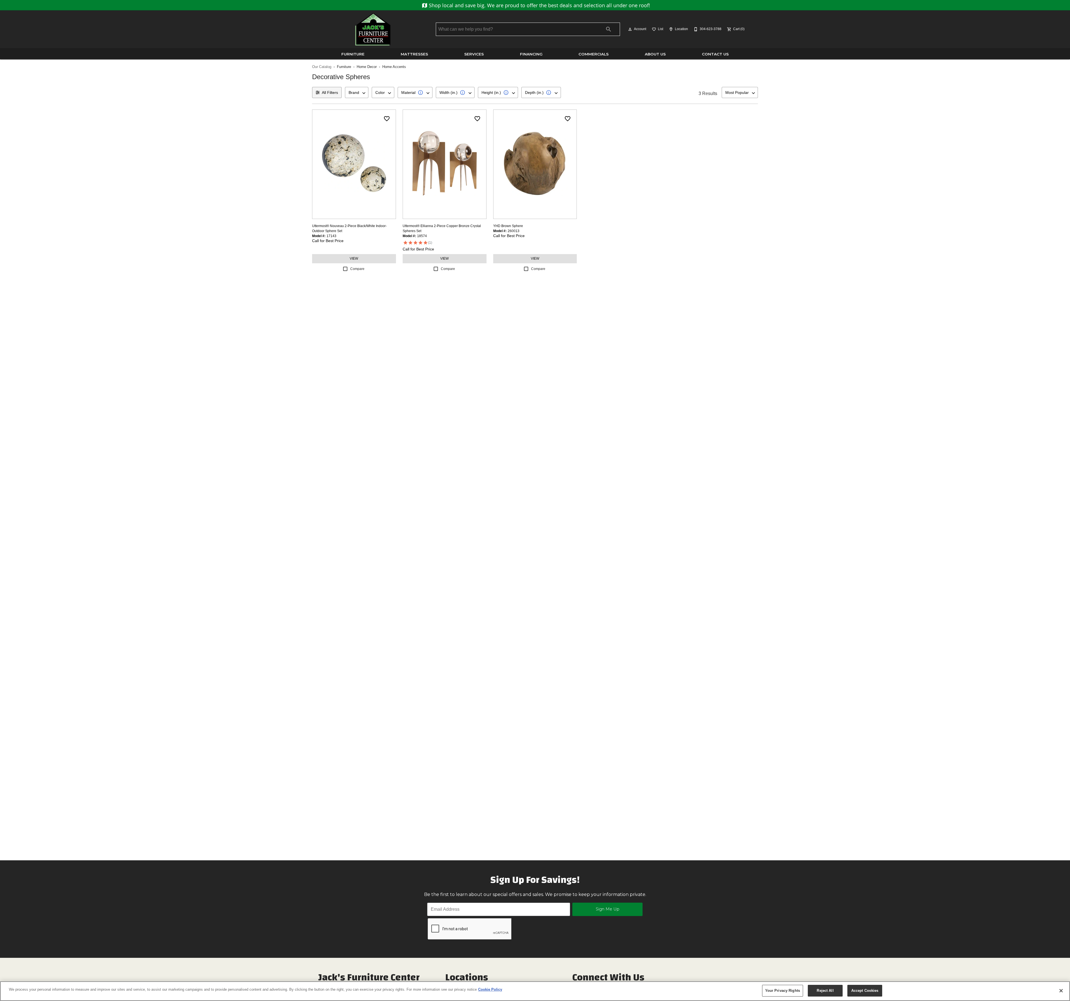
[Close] (1061, 991)
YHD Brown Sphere (508, 226)
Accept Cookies (865, 990)
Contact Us (715, 54)
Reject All (825, 990)
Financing (531, 54)
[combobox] (356, 92)
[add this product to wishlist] (386, 118)
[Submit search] (608, 29)
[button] (630, 29)
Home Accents (394, 67)
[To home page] (373, 29)
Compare (357, 269)
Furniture (352, 54)
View (354, 258)
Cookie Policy (490, 989)
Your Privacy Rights (782, 990)
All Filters (330, 92)
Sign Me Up (607, 909)
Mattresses (414, 54)
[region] (535, 991)
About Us (655, 54)
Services (474, 54)
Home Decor (367, 67)
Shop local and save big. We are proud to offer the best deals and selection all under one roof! (538, 5)
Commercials (593, 54)
